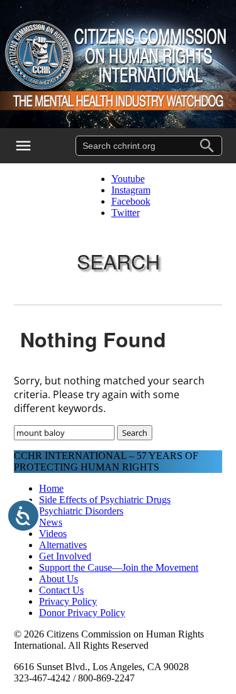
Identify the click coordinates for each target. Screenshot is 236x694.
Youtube (128, 178)
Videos (53, 533)
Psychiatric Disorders (81, 511)
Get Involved (65, 556)
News (50, 522)
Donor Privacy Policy (82, 612)
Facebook (130, 201)
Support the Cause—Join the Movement (118, 567)
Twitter (125, 212)
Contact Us (61, 590)
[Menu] (31, 145)
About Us (58, 578)
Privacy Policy (68, 601)
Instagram (130, 190)
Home (51, 488)
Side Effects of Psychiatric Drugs (105, 499)
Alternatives (63, 544)
